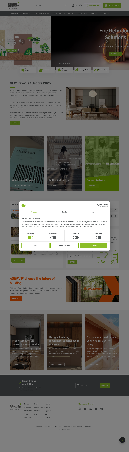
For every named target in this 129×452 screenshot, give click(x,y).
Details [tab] (64, 212)
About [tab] (95, 212)
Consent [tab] (34, 212)
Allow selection (64, 245)
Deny (35, 245)
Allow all (94, 245)
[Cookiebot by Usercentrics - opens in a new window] (99, 205)
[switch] (53, 237)
